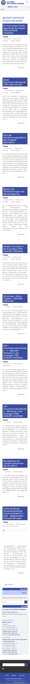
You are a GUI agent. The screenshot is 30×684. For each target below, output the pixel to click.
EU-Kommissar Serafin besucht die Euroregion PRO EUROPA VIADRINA (14, 29)
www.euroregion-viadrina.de (9, 633)
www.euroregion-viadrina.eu (9, 612)
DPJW (4, 526)
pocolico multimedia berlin (19, 682)
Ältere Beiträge (8, 584)
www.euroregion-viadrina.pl (9, 652)
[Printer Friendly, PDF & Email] (5, 36)
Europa (8, 526)
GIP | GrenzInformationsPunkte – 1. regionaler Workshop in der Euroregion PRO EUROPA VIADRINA (14, 351)
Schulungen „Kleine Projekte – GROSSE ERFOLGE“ (13, 298)
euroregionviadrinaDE (14, 635)
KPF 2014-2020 (14, 526)
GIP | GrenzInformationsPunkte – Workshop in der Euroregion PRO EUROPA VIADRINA (14, 411)
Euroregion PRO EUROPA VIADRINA (13, 678)
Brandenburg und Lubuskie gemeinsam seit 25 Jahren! (13, 463)
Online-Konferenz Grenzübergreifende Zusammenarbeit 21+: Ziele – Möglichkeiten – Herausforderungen (14, 513)
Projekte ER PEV (6, 365)
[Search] (25, 602)
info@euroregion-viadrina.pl (9, 650)
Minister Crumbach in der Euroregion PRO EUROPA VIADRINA (13, 249)
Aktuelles (13, 41)
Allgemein (18, 41)
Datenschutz (22, 675)
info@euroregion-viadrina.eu (10, 631)
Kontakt (7, 675)
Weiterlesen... (22, 67)
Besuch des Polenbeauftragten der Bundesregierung (13, 191)
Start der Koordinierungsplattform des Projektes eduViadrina (14, 138)
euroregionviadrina (13, 654)
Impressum (13, 675)
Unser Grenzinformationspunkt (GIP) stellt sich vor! (14, 82)
